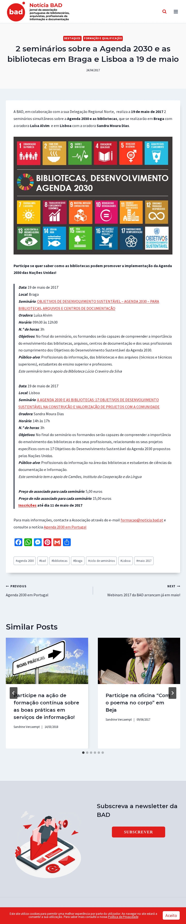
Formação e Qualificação (103, 38)
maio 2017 (143, 561)
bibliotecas (59, 561)
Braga (77, 561)
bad (42, 561)
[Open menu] (175, 11)
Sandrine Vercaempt (27, 727)
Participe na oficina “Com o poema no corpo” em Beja (138, 703)
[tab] (83, 752)
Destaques (72, 38)
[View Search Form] (164, 11)
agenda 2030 (25, 561)
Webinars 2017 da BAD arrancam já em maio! (143, 590)
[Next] (172, 693)
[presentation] (47, 661)
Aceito (171, 915)
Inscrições (27, 505)
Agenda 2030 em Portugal (65, 527)
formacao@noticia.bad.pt (142, 520)
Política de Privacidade (123, 917)
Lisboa (125, 561)
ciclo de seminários (101, 561)
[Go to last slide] (13, 693)
